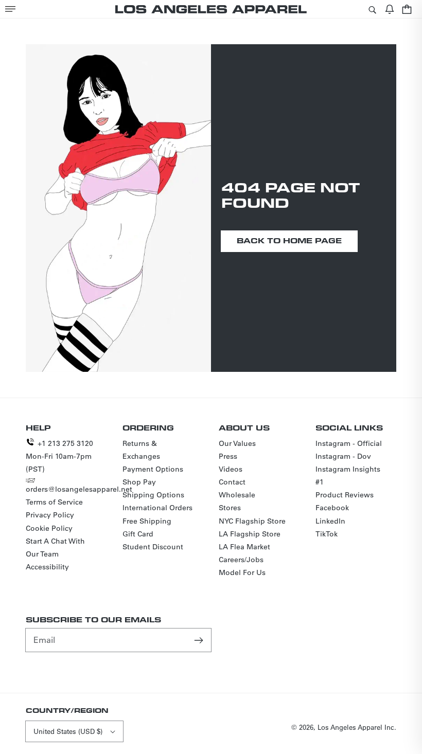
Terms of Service (54, 502)
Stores (230, 507)
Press (228, 456)
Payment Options (152, 469)
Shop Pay (139, 482)
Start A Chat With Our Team (55, 547)
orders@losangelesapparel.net (79, 489)
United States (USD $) (67, 731)
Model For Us (242, 572)
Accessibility (47, 566)
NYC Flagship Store (252, 521)
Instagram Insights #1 (347, 475)
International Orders (157, 507)
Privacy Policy (50, 514)
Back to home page (289, 240)
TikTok (326, 533)
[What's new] (389, 9)
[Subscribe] (199, 640)
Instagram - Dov (343, 456)
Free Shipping (146, 521)
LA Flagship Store (249, 533)
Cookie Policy (49, 528)
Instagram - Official (348, 443)
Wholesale (237, 494)
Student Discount (152, 546)
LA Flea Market (244, 546)
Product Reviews (344, 494)
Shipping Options (153, 494)
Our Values (237, 443)
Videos (230, 469)
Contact (232, 482)
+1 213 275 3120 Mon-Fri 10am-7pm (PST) (59, 456)
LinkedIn (330, 521)
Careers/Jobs (241, 559)
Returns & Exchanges (141, 450)
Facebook (332, 507)
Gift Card (137, 533)
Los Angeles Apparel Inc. (357, 727)
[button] (10, 9)
